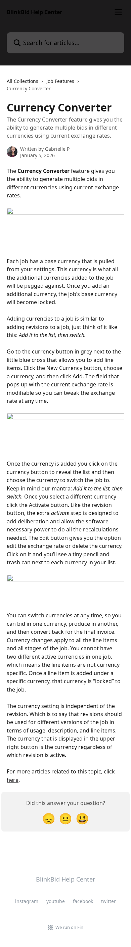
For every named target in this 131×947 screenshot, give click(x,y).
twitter (108, 901)
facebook (83, 901)
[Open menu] (118, 12)
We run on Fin (69, 927)
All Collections (22, 81)
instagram (26, 901)
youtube (55, 901)
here (12, 780)
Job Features (60, 81)
